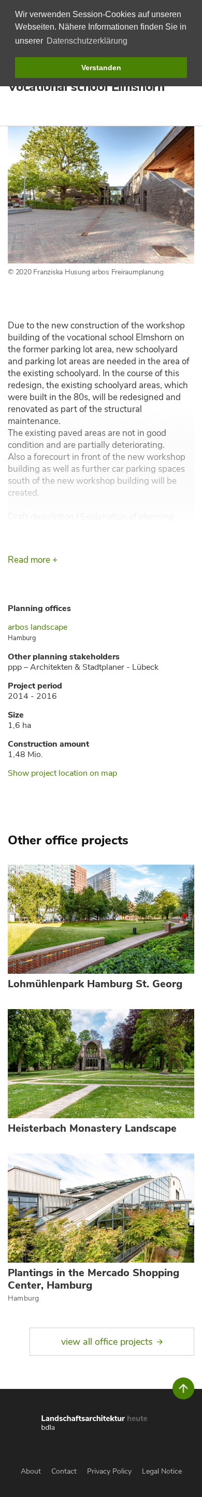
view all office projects (107, 1341)
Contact (64, 1471)
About (31, 1471)
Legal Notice (162, 1471)
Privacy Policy (109, 1471)
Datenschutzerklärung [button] (87, 40)
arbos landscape (37, 627)
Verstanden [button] (101, 67)
